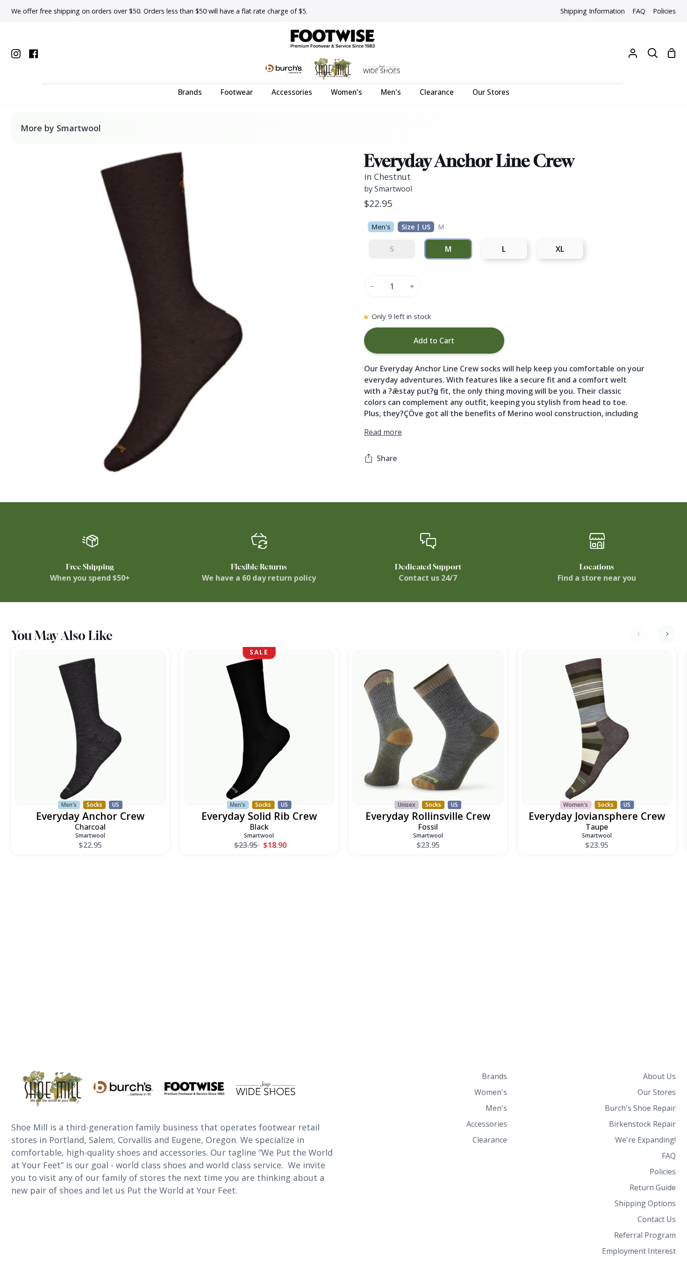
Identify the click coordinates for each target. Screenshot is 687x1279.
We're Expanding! (645, 1140)
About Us (659, 1076)
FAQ (669, 1156)
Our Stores (656, 1092)
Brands (494, 1076)
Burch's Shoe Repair (640, 1108)
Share (387, 458)
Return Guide (653, 1187)
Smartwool (90, 835)
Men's (496, 1108)
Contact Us (656, 1219)
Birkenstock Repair (642, 1124)
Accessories (486, 1124)
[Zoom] (29, 454)
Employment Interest (639, 1251)
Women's (490, 1092)
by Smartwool (388, 189)
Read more (383, 432)
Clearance (489, 1140)
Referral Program (645, 1235)
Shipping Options (645, 1203)
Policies (663, 1171)
